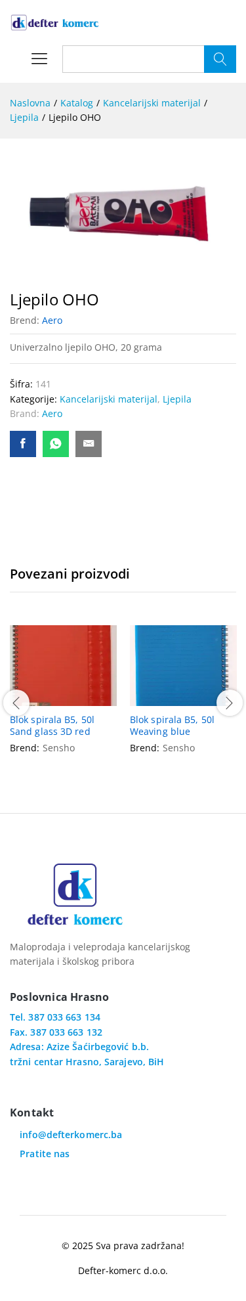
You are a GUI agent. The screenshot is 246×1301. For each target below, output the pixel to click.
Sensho (59, 747)
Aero (52, 320)
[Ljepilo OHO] (23, 444)
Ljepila (177, 399)
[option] (63, 701)
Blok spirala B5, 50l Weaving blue (172, 726)
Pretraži (220, 59)
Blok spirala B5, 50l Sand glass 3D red (52, 726)
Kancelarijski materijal (108, 399)
